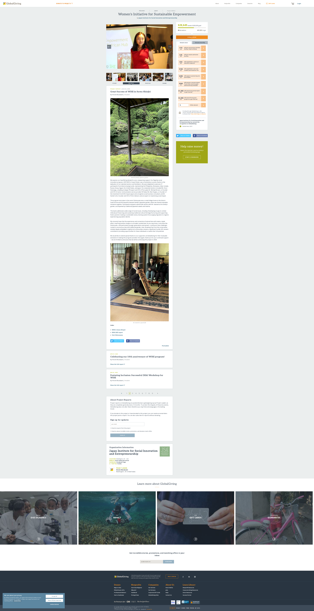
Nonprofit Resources (188, 587)
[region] (34, 600)
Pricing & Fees (135, 595)
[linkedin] (195, 577)
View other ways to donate (198, 114)
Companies (239, 3)
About (217, 3)
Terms (187, 608)
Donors (117, 585)
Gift (272, 3)
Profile (119, 464)
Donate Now (192, 37)
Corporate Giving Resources (190, 590)
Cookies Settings (54, 604)
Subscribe (168, 561)
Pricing (192, 608)
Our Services (151, 587)
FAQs (167, 592)
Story (115, 83)
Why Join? (133, 590)
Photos (148, 83)
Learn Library (189, 585)
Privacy (178, 608)
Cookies (183, 608)
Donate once (184, 42)
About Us (170, 585)
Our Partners (151, 590)
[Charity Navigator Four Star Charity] (173, 602)
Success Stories (187, 595)
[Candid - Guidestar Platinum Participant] (179, 602)
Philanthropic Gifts (119, 590)
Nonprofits (227, 3)
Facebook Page (121, 462)
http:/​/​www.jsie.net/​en (122, 460)
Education (142, 10)
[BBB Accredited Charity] (186, 602)
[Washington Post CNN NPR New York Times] (135, 602)
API (195, 608)
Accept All (54, 596)
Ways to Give (117, 587)
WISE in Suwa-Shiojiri (119, 330)
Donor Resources (187, 592)
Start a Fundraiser (192, 157)
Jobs (167, 590)
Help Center (172, 576)
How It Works (169, 587)
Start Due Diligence (136, 587)
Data (198, 608)
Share (164, 83)
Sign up (122, 435)
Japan (156, 10)
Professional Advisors (120, 592)
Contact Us (169, 595)
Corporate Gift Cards (154, 592)
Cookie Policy (17, 601)
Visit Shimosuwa (117, 335)
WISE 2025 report (117, 332)
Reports (131, 83)
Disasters (250, 3)
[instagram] (189, 577)
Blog (259, 3)
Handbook (134, 592)
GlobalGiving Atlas (153, 595)
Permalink (165, 346)
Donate (63, 3)
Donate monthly (200, 42)
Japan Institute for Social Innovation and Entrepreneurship (158, 18)
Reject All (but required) (54, 600)
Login (299, 3)
